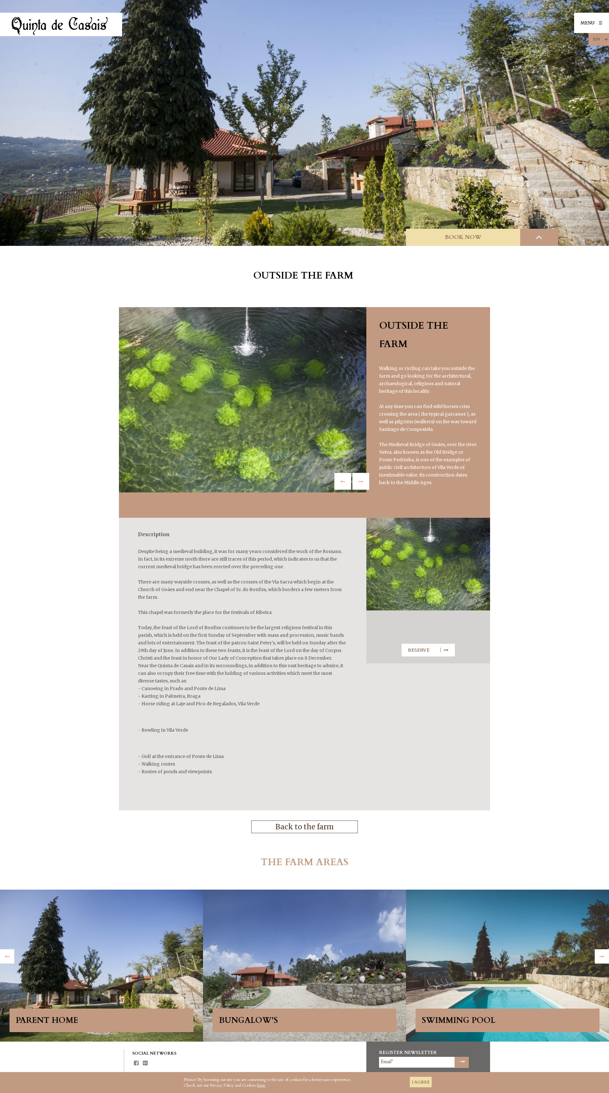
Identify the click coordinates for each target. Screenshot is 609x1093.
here (261, 1085)
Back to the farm (304, 826)
